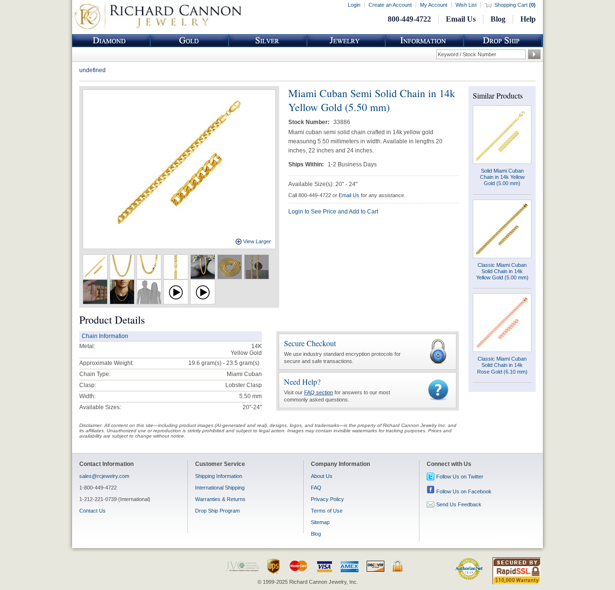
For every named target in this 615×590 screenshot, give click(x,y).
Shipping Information (218, 476)
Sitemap (320, 522)
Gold (190, 41)
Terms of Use (327, 511)
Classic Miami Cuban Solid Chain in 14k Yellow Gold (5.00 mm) (502, 271)
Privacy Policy (327, 499)
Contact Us (92, 511)
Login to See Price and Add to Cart (333, 211)
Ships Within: (306, 164)
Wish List (466, 5)
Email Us (461, 19)
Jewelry (346, 41)
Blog (498, 19)
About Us (321, 476)
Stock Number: (309, 122)
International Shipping (220, 487)
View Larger (257, 241)
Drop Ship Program (217, 511)
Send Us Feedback (458, 504)
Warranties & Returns (220, 499)
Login (354, 5)
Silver (268, 41)
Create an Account (390, 5)
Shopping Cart (515, 5)
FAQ (316, 487)
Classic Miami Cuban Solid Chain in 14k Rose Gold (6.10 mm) (502, 365)
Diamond (111, 41)
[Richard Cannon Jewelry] (157, 28)
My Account (433, 5)
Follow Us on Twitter (459, 476)
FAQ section (318, 392)
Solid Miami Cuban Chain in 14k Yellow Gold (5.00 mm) (502, 177)
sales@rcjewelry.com (104, 476)
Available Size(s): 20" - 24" (322, 184)
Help (528, 19)
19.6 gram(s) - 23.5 (213, 363)
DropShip (503, 41)
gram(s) (223, 363)
